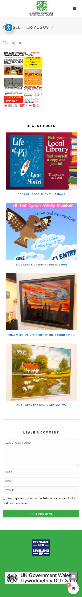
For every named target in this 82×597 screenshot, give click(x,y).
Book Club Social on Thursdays (41, 194)
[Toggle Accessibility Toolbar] (8, 27)
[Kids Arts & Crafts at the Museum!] (41, 231)
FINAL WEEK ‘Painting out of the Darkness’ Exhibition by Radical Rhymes (42, 335)
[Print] (22, 42)
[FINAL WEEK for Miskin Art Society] (41, 372)
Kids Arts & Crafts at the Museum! (41, 264)
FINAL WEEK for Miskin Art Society (41, 405)
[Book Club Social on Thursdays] (41, 161)
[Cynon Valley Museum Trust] (41, 8)
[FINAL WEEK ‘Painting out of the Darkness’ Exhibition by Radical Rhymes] (41, 301)
